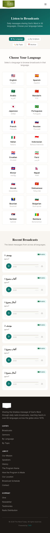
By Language (8, 439)
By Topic (6, 443)
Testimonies (7, 506)
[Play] (8, 266)
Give (4, 497)
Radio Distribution (9, 510)
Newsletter (7, 502)
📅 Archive (32, 45)
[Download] (42, 266)
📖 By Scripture (33, 39)
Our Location (7, 477)
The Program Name (10, 468)
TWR (29, 525)
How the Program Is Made (13, 472)
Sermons (6, 435)
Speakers (6, 460)
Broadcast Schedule (11, 481)
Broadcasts (7, 430)
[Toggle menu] (45, 4)
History (5, 464)
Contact (5, 485)
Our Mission (7, 455)
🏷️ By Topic (18, 45)
